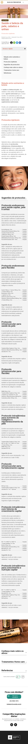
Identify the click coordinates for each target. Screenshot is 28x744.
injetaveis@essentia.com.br (14, 704)
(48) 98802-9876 (14, 701)
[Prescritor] (2, 2)
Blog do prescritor (14, 2)
